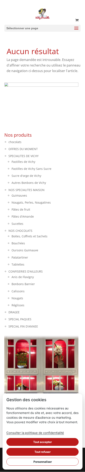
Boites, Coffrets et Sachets (29, 236)
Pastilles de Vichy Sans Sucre (31, 169)
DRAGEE (14, 312)
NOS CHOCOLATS (20, 231)
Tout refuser (42, 451)
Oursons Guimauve (25, 250)
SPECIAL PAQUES (19, 319)
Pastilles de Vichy (23, 162)
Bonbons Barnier (23, 284)
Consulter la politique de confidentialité (35, 433)
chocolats (14, 142)
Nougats (17, 298)
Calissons (18, 291)
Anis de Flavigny (23, 277)
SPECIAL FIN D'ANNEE (23, 326)
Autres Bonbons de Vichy (29, 183)
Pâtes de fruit (21, 209)
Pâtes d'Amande (23, 216)
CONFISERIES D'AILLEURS (25, 271)
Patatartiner (20, 257)
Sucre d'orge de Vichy (26, 176)
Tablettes (18, 264)
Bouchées (18, 243)
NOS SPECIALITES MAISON (26, 190)
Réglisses (18, 305)
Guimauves (19, 195)
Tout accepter (42, 442)
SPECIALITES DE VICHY (23, 156)
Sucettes (17, 224)
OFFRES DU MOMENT (23, 149)
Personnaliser (42, 461)
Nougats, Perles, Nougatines (31, 202)
